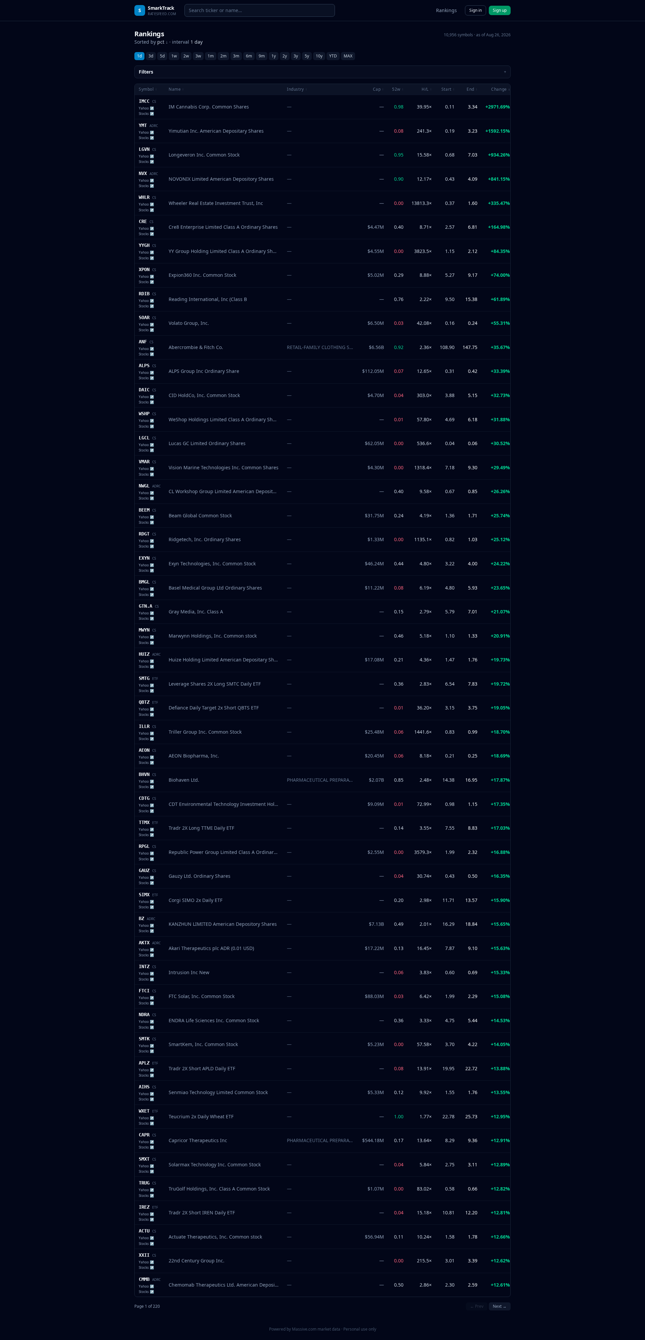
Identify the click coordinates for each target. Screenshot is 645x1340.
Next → (500, 1306)
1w (174, 56)
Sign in (475, 10)
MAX (348, 56)
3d (150, 56)
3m (236, 56)
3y (296, 56)
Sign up (500, 10)
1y (273, 56)
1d (139, 56)
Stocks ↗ (146, 113)
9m (262, 56)
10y (319, 56)
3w (198, 56)
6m (249, 56)
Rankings (446, 10)
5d (162, 56)
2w (186, 56)
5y (307, 56)
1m (211, 56)
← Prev (476, 1306)
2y (285, 56)
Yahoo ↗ (146, 108)
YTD (333, 56)
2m (223, 56)
